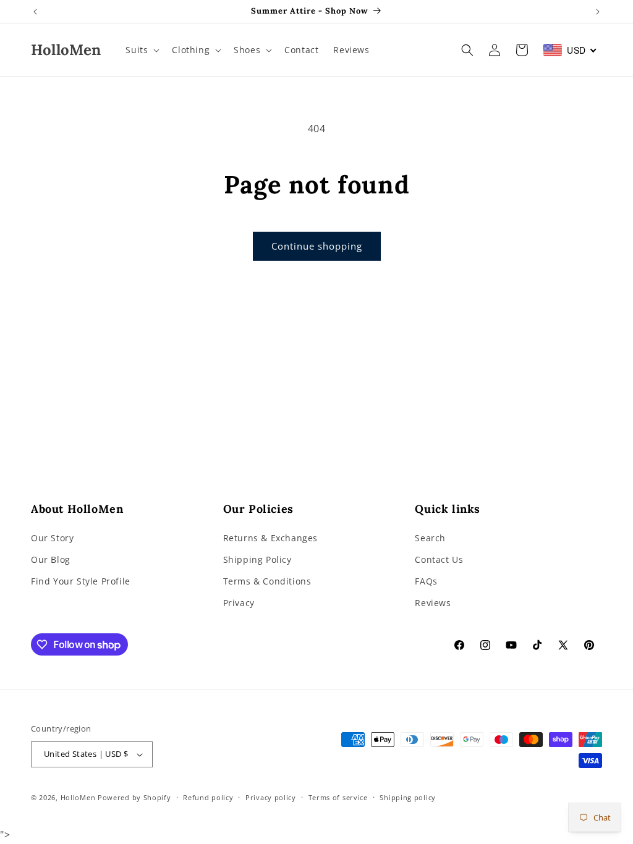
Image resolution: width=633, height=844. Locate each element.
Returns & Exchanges (270, 538)
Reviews (433, 603)
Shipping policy (408, 797)
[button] (141, 50)
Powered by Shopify (134, 797)
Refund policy (208, 797)
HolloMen (78, 797)
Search (430, 538)
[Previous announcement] (35, 11)
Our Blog (50, 559)
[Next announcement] (597, 11)
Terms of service (338, 797)
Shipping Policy (257, 559)
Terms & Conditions (267, 581)
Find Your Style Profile (80, 581)
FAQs (426, 581)
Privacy (239, 603)
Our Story (52, 538)
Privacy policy (270, 797)
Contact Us (439, 559)
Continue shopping (316, 246)
